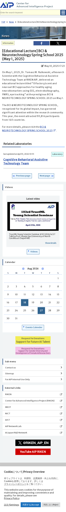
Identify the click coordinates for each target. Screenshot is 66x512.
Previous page (23, 175)
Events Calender (34, 327)
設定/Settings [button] (11, 504)
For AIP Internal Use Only (17, 379)
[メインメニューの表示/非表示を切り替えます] (63, 12)
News (11, 22)
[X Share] (58, 43)
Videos (34, 251)
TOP (3, 22)
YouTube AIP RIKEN (33, 452)
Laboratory (57, 154)
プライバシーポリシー (15, 484)
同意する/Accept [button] (31, 504)
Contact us (10, 367)
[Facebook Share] (41, 43)
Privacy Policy (11, 498)
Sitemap (9, 373)
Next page (45, 175)
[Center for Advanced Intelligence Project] (33, 5)
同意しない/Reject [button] (51, 505)
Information (8, 43)
